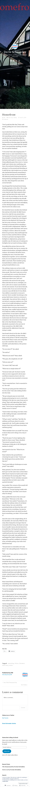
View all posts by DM (7, 674)
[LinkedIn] (14, 61)
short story (10, 117)
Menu (16, 65)
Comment (23, 707)
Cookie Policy (5, 781)
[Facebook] (11, 61)
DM (4, 117)
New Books (24, 685)
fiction (16, 663)
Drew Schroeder (15, 52)
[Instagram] (19, 61)
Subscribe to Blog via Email (10, 737)
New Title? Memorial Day (9, 683)
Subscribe (6, 751)
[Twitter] (16, 61)
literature (22, 663)
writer (11, 665)
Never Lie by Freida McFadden (11, 770)
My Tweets (5, 718)
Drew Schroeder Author (9, 723)
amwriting (11, 663)
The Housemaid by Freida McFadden (13, 767)
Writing (15, 117)
